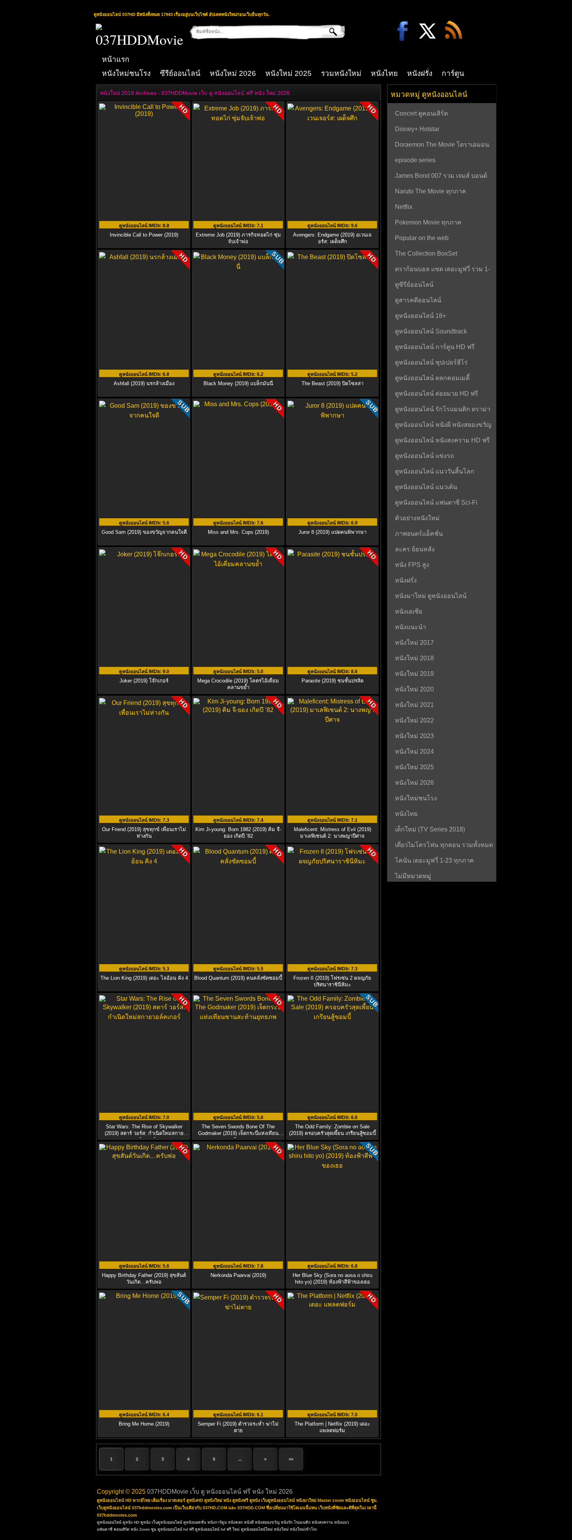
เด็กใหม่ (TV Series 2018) (430, 829)
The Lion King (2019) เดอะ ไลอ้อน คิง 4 (144, 978)
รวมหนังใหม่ (341, 73)
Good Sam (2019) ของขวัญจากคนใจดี (144, 532)
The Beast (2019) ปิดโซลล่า (332, 383)
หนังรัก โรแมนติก (296, 1522)
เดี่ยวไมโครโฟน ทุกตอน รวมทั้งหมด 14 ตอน (444, 846)
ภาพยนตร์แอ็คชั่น (419, 533)
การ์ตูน (453, 73)
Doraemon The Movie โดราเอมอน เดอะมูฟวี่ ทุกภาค (442, 145)
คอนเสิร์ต (122, 1529)
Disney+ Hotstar (417, 129)
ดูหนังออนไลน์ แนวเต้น (426, 487)
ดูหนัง (145, 1522)
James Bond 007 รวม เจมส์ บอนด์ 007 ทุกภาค (441, 176)
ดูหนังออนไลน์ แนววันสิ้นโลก (434, 471)
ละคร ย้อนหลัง (415, 549)
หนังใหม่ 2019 (414, 673)
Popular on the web (422, 238)
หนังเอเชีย (408, 611)
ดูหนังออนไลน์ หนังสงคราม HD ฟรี (442, 440)
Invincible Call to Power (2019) (144, 235)
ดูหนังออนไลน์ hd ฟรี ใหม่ (217, 1529)
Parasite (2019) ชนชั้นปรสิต (332, 681)
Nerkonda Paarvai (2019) (238, 1275)
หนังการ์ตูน (217, 1522)
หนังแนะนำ (410, 627)
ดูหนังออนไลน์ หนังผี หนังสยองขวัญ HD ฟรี (443, 425)
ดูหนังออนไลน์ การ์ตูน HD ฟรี (435, 347)
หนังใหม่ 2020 (414, 689)
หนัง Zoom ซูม (143, 1529)
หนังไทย (384, 73)
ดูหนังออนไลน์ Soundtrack (431, 331)
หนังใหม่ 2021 (414, 705)
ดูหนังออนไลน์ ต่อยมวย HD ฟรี (436, 393)
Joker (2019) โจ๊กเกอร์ (143, 681)
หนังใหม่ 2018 (414, 658)
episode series (415, 160)
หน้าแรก (116, 59)
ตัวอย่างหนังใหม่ (417, 518)
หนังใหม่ (281, 1529)
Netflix (403, 206)
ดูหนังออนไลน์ (109, 1522)
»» (291, 1459)
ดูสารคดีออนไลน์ (418, 300)
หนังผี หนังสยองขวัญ (262, 1522)
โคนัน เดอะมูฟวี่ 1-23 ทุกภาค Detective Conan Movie (434, 861)
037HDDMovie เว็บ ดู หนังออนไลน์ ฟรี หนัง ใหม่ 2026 (220, 1491)
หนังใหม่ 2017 (414, 642)
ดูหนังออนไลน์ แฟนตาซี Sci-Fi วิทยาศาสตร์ (436, 503)
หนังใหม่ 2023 (414, 736)
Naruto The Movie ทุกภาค (430, 191)
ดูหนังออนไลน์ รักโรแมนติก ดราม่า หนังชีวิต (442, 410)
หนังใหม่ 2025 (288, 73)
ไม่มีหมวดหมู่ (413, 876)
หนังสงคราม (322, 1522)
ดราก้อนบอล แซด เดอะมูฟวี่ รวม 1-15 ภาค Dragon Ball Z (442, 270)
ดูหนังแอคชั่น (194, 1522)
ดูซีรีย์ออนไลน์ (414, 284)
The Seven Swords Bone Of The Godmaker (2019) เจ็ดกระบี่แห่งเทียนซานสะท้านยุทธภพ (238, 1133)
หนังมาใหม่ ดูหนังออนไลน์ (431, 596)
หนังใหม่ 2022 (414, 720)
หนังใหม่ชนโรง (126, 73)
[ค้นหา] (327, 31)
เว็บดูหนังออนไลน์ (167, 1522)
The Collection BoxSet (426, 253)
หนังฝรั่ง (419, 73)
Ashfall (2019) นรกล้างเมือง (144, 383)
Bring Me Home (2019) (144, 1424)
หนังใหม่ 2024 (414, 751)
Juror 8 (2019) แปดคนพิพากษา (332, 532)
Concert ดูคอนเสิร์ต (421, 113)
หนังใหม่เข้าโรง (303, 1529)
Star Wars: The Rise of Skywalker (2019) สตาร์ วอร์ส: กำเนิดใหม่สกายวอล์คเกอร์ (144, 1133)
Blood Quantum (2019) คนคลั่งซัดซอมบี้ (238, 978)
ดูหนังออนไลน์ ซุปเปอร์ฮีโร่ (431, 362)
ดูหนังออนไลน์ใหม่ (257, 1529)
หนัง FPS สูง (412, 564)
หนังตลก (235, 1522)
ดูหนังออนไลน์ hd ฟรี (176, 1529)
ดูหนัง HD (131, 1522)
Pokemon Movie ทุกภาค (428, 222)
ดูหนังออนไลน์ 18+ (420, 315)
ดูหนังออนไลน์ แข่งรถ (424, 456)
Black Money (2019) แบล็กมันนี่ (238, 383)
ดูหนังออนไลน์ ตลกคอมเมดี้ (432, 378)
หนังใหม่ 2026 (233, 73)
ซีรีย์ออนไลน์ (180, 73)
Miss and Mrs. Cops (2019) (238, 532)
